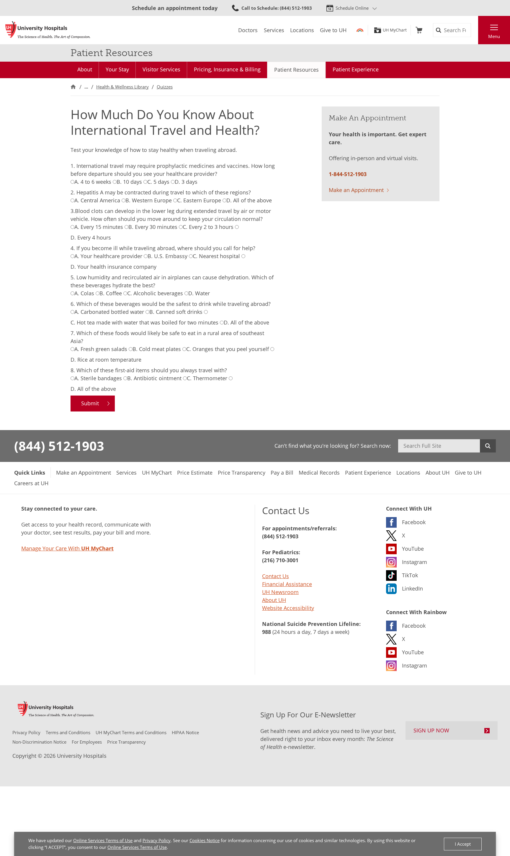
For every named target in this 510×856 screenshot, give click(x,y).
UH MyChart (395, 30)
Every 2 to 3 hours (208, 226)
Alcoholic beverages (155, 293)
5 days (158, 181)
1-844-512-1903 (348, 174)
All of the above (249, 200)
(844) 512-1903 (59, 445)
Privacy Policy (157, 840)
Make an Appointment (356, 189)
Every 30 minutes (152, 226)
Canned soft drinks (175, 311)
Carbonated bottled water (109, 311)
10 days (129, 181)
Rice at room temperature (106, 359)
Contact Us (275, 576)
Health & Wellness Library (122, 87)
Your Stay (117, 69)
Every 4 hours (91, 237)
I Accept (463, 844)
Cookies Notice (204, 840)
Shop (419, 30)
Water (199, 293)
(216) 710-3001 (280, 560)
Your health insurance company (113, 266)
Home (73, 86)
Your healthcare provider (108, 256)
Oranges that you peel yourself (227, 348)
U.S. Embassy (167, 256)
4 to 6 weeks (92, 181)
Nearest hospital (216, 256)
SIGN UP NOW (431, 730)
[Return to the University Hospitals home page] (47, 30)
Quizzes (165, 87)
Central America (97, 200)
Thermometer (207, 378)
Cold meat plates (157, 348)
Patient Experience (356, 69)
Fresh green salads (100, 348)
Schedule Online (352, 8)
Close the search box (475, 30)
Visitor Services (161, 69)
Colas (84, 293)
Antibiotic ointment (154, 378)
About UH (274, 600)
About (84, 69)
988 (266, 631)
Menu (494, 36)
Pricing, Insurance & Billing (227, 69)
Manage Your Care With (67, 548)
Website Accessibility (288, 607)
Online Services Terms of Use (103, 840)
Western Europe (148, 200)
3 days (186, 181)
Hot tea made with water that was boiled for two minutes (144, 322)
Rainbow (360, 30)
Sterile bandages (98, 378)
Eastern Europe (199, 200)
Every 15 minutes (98, 226)
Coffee (110, 293)
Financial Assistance (287, 584)
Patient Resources (296, 69)
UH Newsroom (280, 592)
